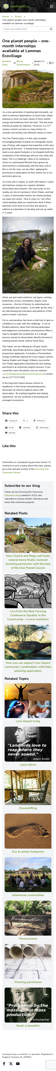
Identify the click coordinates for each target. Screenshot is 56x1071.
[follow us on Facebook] (4, 1063)
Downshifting (28, 808)
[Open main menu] (51, 6)
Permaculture (28, 939)
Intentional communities (28, 895)
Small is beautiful (28, 1026)
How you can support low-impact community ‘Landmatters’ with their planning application (28, 667)
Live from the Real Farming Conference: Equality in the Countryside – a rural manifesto (28, 615)
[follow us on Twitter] (11, 1063)
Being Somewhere (23, 63)
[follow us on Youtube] (18, 1063)
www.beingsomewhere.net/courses (22, 374)
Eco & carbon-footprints (28, 852)
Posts (18, 16)
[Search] (51, 29)
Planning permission (28, 982)
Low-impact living (28, 721)
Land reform (28, 765)
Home (5, 16)
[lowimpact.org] (15, 6)
